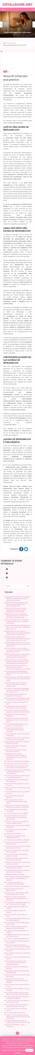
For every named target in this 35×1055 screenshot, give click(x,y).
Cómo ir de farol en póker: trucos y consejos (17, 989)
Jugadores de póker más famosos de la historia (17, 780)
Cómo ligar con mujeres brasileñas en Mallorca (17, 734)
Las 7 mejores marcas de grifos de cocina (17, 985)
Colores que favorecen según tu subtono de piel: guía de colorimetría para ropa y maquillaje (18, 667)
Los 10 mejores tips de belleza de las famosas (18, 949)
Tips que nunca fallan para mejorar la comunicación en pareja (18, 738)
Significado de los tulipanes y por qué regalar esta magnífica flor (17, 766)
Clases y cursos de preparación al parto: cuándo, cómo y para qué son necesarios (18, 1016)
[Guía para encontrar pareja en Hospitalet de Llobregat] (7, 573)
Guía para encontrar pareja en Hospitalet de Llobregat (16, 695)
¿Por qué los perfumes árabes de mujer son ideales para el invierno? (18, 711)
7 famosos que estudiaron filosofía (17, 840)
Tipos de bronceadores (13, 833)
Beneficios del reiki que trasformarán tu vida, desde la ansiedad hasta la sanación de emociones (16, 756)
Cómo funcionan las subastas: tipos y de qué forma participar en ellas (18, 699)
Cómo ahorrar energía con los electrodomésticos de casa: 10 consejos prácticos (16, 962)
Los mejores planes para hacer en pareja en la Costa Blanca (17, 725)
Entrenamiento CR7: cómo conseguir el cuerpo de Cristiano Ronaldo (17, 980)
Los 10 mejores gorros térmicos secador (16, 1009)
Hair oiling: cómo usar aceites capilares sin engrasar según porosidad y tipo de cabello (16, 610)
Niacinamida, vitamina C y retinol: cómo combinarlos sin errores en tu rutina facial (18, 644)
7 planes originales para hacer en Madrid (17, 931)
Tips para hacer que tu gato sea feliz (16, 915)
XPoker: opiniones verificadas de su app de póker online (17, 822)
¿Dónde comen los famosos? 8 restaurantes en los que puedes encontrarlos (16, 817)
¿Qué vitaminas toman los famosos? (15, 796)
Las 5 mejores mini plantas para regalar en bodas (17, 855)
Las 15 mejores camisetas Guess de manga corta (17, 941)
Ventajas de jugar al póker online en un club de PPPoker (17, 859)
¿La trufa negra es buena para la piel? (17, 703)
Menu (4, 9)
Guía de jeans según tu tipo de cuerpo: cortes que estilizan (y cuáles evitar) (16, 684)
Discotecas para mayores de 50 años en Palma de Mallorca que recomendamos (18, 771)
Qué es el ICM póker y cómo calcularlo (15, 1025)
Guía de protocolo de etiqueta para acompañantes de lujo (17, 776)
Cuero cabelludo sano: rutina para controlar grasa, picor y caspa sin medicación (17, 621)
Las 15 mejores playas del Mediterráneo (14, 889)
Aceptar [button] (29, 1050)
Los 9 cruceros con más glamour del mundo (18, 958)
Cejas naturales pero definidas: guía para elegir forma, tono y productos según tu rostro (18, 627)
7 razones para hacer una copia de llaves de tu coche (17, 1001)
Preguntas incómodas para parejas (17, 761)
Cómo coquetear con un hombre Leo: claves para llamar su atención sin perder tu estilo (18, 650)
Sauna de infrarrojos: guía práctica (17, 886)
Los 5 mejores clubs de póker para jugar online (17, 923)
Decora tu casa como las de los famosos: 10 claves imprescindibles (18, 945)
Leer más (17, 1053)
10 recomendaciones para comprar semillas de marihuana (17, 871)
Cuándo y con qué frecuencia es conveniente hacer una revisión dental (17, 720)
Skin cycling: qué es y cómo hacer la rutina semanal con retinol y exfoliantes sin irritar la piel (17, 655)
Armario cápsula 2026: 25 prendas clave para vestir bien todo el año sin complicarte (17, 690)
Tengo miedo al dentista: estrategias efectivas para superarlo (15, 729)
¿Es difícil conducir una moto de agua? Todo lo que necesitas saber (17, 993)
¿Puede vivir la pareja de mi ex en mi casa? (17, 784)
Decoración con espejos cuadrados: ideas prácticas (17, 971)
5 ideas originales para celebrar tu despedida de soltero (17, 997)
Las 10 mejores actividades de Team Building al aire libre (18, 847)
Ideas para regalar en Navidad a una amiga (17, 830)
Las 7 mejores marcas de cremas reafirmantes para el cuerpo (17, 1005)
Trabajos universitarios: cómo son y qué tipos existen (18, 935)
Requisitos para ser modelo (15, 874)
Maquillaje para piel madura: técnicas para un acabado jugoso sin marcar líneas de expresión (18, 632)
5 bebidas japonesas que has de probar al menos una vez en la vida (18, 1021)
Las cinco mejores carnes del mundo (15, 911)
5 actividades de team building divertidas (16, 810)
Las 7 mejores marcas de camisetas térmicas (18, 954)
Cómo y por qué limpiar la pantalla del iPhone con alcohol (18, 867)
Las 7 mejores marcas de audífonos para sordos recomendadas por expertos (18, 878)
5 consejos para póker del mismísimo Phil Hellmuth (15, 883)
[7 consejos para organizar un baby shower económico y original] (7, 577)
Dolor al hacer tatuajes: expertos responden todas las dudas (17, 927)
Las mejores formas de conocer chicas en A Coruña (16, 750)
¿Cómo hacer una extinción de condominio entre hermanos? (16, 707)
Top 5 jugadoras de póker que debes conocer (18, 792)
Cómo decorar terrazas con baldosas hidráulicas (18, 826)
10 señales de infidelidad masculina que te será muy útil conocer (18, 903)
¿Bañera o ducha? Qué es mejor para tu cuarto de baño (18, 863)
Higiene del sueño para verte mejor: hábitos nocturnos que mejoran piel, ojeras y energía (18, 598)
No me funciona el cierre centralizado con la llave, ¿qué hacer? (16, 801)
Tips (12, 43)
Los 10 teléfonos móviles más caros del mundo (18, 975)
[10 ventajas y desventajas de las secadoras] (7, 569)
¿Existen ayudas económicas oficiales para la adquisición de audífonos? (16, 898)
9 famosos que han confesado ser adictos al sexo (17, 843)
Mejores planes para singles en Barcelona (16, 715)
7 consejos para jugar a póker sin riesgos (17, 907)
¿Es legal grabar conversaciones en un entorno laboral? (18, 919)
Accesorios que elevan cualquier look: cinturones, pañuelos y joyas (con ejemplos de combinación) (17, 661)
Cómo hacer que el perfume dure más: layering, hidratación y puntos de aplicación (17, 604)
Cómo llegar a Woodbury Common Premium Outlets (17, 742)
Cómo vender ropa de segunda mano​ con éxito (16, 746)
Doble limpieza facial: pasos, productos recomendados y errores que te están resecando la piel (17, 638)
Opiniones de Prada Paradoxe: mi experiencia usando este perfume (17, 806)
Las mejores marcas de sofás (15, 1012)
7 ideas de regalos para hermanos (17, 938)
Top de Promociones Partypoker (17, 813)
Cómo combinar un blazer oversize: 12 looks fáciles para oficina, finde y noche (18, 678)
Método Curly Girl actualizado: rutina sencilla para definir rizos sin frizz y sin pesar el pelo (17, 615)
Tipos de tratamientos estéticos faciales (17, 967)
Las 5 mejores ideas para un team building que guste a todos (17, 893)
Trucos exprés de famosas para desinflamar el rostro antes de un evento (17, 672)
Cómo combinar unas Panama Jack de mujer (18, 788)
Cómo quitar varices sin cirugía (16, 763)
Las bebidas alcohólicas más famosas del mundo (15, 836)
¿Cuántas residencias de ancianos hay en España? (17, 851)
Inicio (8, 43)
